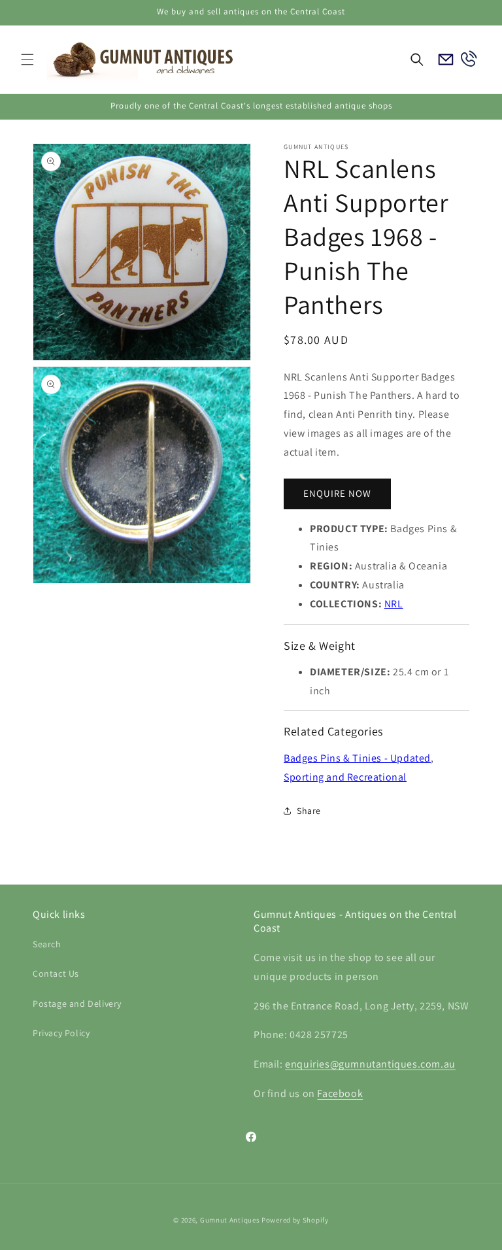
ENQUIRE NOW (337, 493)
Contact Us (56, 973)
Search (47, 944)
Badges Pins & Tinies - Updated (357, 758)
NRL (393, 604)
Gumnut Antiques (230, 1220)
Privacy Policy (61, 1033)
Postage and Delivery (77, 1003)
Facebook (340, 1093)
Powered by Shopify (295, 1220)
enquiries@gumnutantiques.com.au (370, 1064)
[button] (27, 59)
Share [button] (309, 811)
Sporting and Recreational (345, 777)
